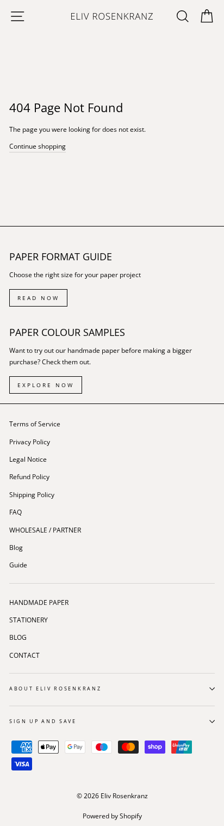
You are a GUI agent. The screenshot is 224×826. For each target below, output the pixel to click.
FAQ (15, 511)
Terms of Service (34, 423)
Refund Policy (29, 476)
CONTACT (24, 655)
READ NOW (38, 298)
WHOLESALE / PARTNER (45, 529)
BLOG (18, 637)
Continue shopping (37, 146)
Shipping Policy (31, 494)
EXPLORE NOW (45, 385)
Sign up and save (43, 721)
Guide (18, 564)
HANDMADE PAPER (39, 602)
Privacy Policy (29, 441)
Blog (16, 547)
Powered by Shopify (112, 816)
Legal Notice (28, 459)
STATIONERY (28, 619)
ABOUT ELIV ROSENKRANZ (55, 688)
